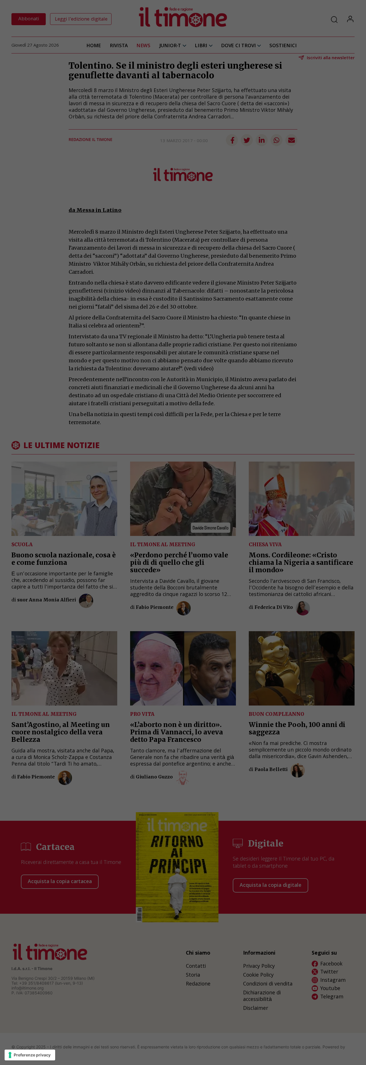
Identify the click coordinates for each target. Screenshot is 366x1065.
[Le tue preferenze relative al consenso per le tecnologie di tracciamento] (30, 1055)
